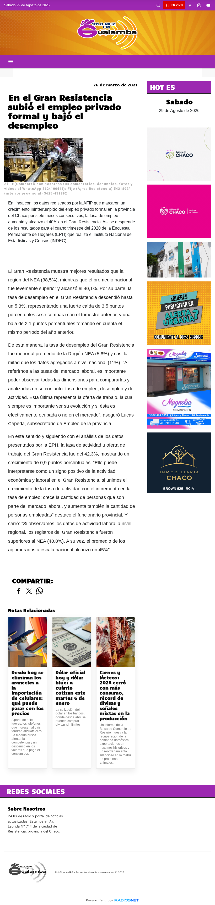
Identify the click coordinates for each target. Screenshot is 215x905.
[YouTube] (208, 5)
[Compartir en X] (29, 591)
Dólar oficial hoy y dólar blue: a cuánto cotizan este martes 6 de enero (70, 688)
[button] (158, 5)
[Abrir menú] (10, 61)
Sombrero (107, 72)
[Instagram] (199, 5)
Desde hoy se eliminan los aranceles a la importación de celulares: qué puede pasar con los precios (28, 693)
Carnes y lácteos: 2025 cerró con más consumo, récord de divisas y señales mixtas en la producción (115, 695)
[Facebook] (190, 5)
